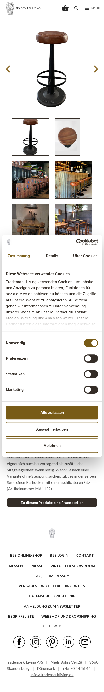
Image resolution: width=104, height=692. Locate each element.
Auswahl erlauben (52, 429)
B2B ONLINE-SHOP (26, 555)
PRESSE (37, 566)
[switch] (91, 358)
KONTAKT (85, 555)
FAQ (38, 576)
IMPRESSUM (59, 576)
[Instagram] (35, 641)
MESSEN (16, 566)
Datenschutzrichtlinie (52, 596)
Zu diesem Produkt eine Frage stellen (52, 502)
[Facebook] (19, 641)
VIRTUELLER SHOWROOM (72, 566)
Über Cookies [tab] (85, 256)
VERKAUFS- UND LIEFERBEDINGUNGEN (52, 586)
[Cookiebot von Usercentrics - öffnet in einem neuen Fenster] (76, 242)
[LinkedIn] (68, 641)
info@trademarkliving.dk (52, 674)
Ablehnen (52, 445)
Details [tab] (52, 256)
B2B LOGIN (59, 555)
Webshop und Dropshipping (68, 616)
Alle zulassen (52, 412)
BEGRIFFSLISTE (21, 616)
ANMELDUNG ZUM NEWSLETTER (52, 606)
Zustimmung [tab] (19, 256)
